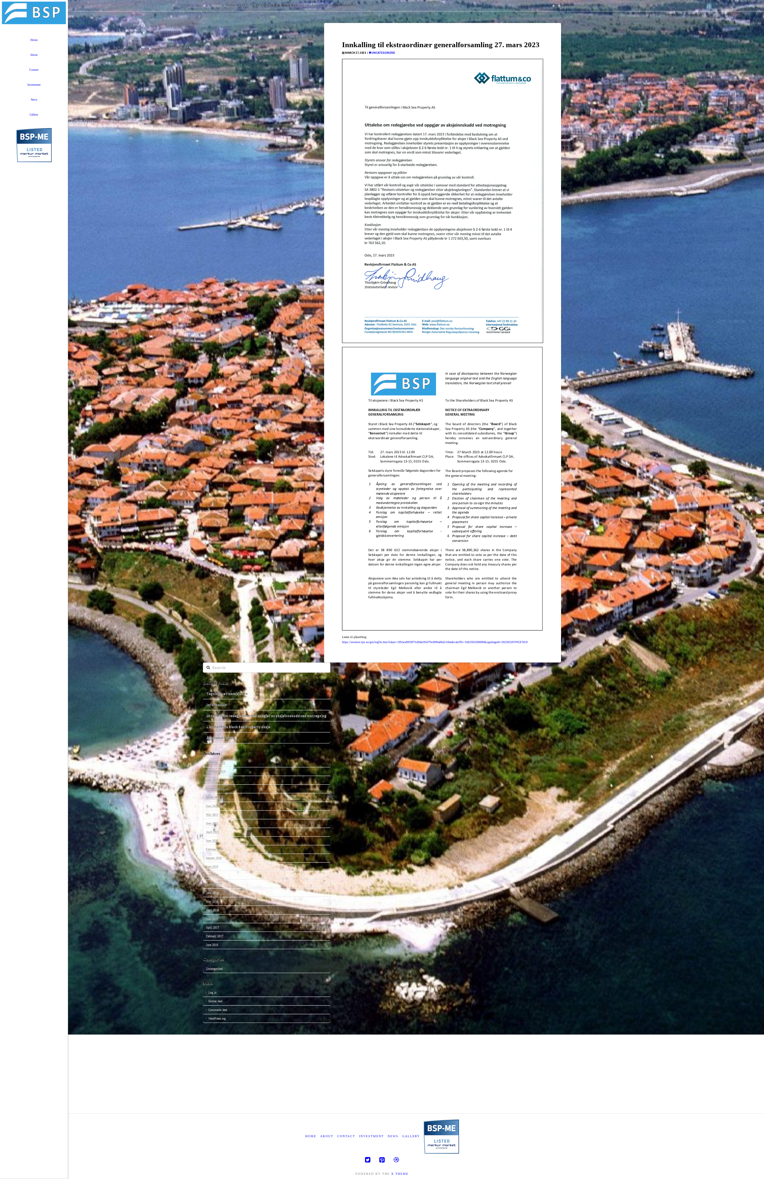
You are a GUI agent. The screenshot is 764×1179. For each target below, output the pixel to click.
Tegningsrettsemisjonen (227, 693)
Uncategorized (383, 52)
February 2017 (214, 935)
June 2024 (212, 780)
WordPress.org (217, 1018)
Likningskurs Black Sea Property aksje (238, 726)
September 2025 (215, 762)
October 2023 (214, 788)
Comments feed (217, 1009)
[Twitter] (367, 1160)
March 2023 (213, 797)
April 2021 (212, 832)
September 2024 (215, 771)
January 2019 (214, 884)
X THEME (400, 1173)
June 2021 (212, 823)
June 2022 (212, 806)
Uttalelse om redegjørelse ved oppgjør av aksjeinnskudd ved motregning (266, 715)
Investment (371, 1136)
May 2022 (212, 814)
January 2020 (214, 858)
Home (310, 1136)
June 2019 (212, 866)
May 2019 (212, 875)
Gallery (411, 1136)
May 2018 (212, 901)
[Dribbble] (396, 1160)
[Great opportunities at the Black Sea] (34, 13)
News (216, 5)
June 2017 (212, 918)
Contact (346, 1136)
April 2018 (212, 909)
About (326, 1136)
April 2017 (212, 927)
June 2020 (212, 840)
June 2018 (212, 892)
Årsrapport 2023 (220, 738)
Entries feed (215, 1001)
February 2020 (214, 849)
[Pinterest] (382, 1160)
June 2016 (212, 944)
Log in (212, 992)
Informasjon (217, 704)
